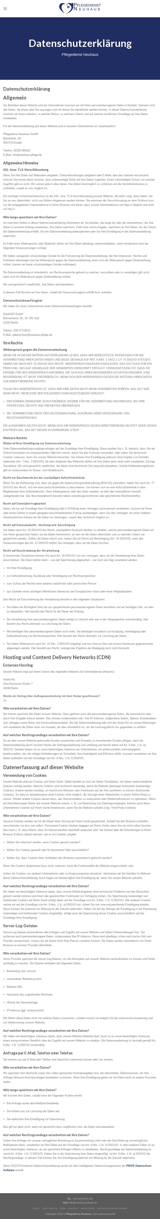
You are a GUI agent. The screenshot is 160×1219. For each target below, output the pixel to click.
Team (62, 1208)
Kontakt (73, 1208)
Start (36, 1208)
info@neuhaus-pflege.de (83, 1202)
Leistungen (49, 1208)
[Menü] (5, 8)
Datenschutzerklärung (112, 1208)
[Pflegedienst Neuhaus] (80, 9)
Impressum (87, 1208)
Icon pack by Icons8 (104, 1214)
